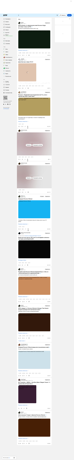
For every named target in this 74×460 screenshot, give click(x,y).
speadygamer (23, 91)
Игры (22, 23)
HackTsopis (23, 379)
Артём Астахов (24, 130)
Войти (69, 15)
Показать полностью (22, 50)
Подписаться (47, 59)
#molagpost (20, 260)
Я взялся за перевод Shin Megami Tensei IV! (33, 235)
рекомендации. (6, 108)
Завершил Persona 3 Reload (25, 199)
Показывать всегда (37, 145)
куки (9, 457)
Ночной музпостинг (24, 380)
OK (14, 457)
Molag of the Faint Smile (25, 232)
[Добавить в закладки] (22, 159)
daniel (22, 22)
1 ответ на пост (21, 340)
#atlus (25, 260)
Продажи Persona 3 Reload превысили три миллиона (33, 347)
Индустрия (23, 306)
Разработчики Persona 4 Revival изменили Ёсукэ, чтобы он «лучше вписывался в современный (33, 272)
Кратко (42, 196)
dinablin (22, 58)
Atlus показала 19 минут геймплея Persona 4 (31, 415)
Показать (29, 145)
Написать (63, 15)
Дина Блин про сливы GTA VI (25, 62)
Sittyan (22, 195)
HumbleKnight (23, 344)
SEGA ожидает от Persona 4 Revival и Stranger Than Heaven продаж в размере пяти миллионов (33, 309)
